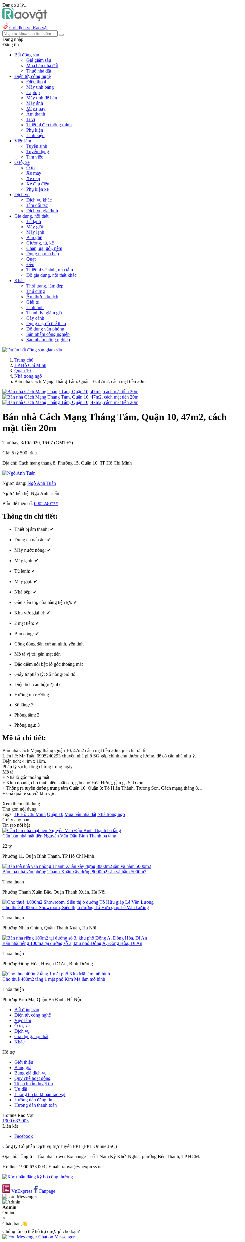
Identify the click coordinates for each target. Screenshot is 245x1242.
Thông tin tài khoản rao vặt (39, 1094)
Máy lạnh (35, 232)
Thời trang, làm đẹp (44, 285)
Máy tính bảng (40, 87)
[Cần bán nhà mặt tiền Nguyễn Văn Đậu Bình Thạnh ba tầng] (61, 830)
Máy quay (35, 108)
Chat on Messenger (56, 1236)
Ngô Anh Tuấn (41, 483)
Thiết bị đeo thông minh (49, 124)
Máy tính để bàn (41, 97)
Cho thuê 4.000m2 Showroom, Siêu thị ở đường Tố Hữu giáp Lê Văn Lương (75, 907)
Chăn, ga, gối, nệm (44, 248)
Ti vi (30, 119)
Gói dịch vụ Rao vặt (28, 27)
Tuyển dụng (37, 151)
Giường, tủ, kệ (40, 242)
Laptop (33, 92)
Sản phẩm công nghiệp (48, 334)
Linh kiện (35, 135)
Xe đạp (33, 178)
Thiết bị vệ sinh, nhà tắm (49, 269)
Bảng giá (22, 1067)
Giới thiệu (23, 1062)
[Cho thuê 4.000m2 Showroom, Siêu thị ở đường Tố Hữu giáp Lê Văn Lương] (78, 902)
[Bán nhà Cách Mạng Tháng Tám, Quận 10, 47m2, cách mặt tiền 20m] (70, 391)
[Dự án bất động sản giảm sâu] (32, 349)
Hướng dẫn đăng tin (33, 1099)
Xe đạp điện (37, 183)
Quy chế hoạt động (32, 1078)
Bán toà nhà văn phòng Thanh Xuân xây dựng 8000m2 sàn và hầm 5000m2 (74, 871)
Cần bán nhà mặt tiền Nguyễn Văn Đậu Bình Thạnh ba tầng (59, 835)
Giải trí (32, 302)
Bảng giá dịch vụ (30, 1072)
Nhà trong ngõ (28, 376)
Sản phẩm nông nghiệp (48, 339)
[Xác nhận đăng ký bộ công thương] (37, 1176)
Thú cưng (35, 291)
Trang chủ (23, 359)
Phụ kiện (34, 130)
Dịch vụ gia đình (42, 210)
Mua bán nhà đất (42, 65)
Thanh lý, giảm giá (44, 312)
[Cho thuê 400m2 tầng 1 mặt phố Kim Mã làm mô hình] (56, 973)
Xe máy (33, 173)
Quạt (31, 259)
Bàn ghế (34, 237)
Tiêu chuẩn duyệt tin (33, 1083)
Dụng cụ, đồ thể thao (46, 323)
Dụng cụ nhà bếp (42, 253)
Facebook (23, 1136)
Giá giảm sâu (38, 60)
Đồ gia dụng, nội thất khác (51, 275)
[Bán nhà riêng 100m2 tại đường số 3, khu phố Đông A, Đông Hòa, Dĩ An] (74, 937)
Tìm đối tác (37, 205)
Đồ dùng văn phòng (45, 328)
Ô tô (30, 167)
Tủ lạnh (33, 221)
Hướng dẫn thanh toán (35, 1105)
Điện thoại (36, 81)
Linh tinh (35, 307)
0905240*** (46, 503)
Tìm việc (34, 156)
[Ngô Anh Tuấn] (19, 473)
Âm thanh (35, 113)
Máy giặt (34, 226)
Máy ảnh (34, 103)
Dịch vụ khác (39, 199)
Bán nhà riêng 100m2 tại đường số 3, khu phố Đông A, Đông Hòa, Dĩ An (72, 943)
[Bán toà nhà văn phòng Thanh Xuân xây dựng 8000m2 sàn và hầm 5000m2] (76, 866)
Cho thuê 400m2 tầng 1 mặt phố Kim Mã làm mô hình (53, 979)
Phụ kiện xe (37, 189)
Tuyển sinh (36, 146)
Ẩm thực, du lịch (42, 296)
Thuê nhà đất (38, 70)
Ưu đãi (20, 1089)
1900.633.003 (15, 1120)
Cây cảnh (35, 318)
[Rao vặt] (25, 19)
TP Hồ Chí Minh (30, 365)
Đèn (30, 264)
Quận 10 (22, 370)
